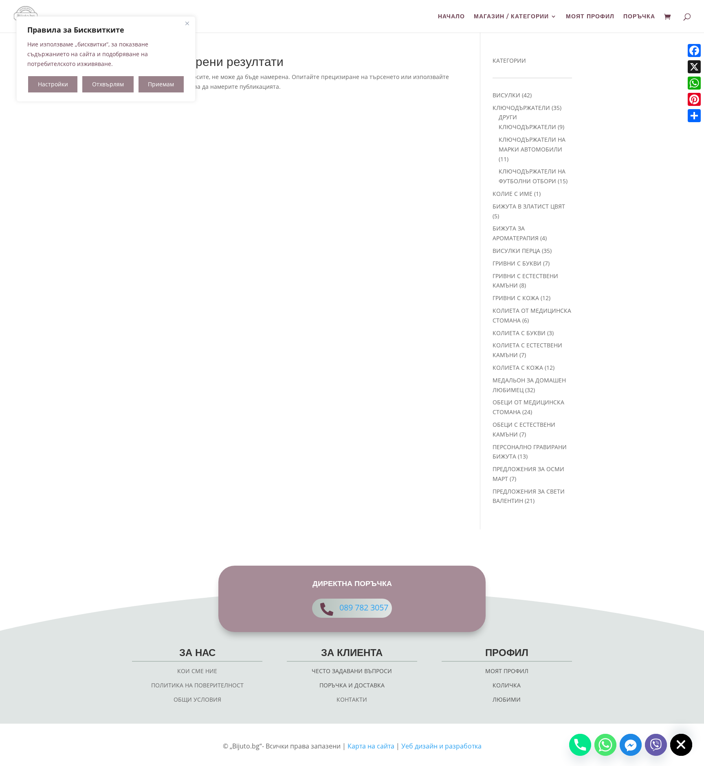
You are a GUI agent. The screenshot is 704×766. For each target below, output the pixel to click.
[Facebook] (694, 50)
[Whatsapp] (605, 745)
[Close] (187, 23)
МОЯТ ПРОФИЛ (590, 16)
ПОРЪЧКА (639, 16)
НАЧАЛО (451, 16)
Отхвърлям (108, 84)
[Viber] (656, 745)
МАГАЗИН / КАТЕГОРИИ (511, 16)
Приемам (161, 84)
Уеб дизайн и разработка (441, 746)
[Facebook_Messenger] (631, 745)
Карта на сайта (371, 746)
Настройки (53, 84)
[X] (694, 67)
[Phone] (580, 745)
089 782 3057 (363, 607)
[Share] (694, 116)
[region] (106, 59)
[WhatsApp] (694, 83)
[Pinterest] (694, 99)
